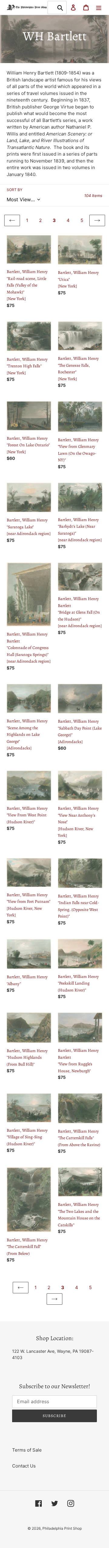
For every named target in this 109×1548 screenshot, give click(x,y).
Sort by (14, 189)
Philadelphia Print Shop (62, 1528)
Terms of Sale (27, 1450)
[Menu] (98, 7)
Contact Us (24, 1466)
